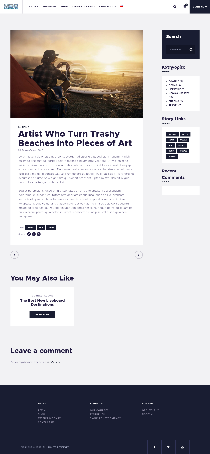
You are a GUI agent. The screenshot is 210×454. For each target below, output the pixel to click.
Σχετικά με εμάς (49, 418)
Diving (173, 85)
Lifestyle (175, 89)
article (173, 134)
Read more (42, 314)
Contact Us (46, 422)
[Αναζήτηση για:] (180, 49)
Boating (174, 81)
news (31, 227)
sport (181, 145)
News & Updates (179, 93)
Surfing (23, 127)
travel (183, 151)
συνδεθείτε (54, 362)
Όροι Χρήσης (150, 410)
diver (185, 134)
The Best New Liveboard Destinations (42, 302)
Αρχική (42, 410)
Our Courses (99, 410)
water (172, 156)
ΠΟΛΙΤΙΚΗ (148, 414)
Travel (173, 105)
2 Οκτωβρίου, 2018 (42, 295)
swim (51, 227)
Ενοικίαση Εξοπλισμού (105, 418)
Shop (41, 414)
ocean (183, 140)
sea (41, 227)
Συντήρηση (97, 414)
